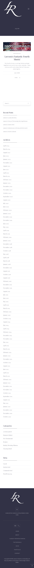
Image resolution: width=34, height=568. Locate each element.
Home (17, 531)
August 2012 (6, 366)
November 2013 (7, 339)
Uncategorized (17, 53)
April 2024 (6, 146)
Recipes (5, 442)
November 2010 (7, 413)
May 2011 (5, 403)
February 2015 (7, 312)
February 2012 (7, 379)
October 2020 (7, 193)
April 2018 (6, 257)
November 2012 (7, 359)
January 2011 (6, 406)
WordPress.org (7, 474)
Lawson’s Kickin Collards (9, 131)
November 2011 (7, 389)
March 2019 (6, 234)
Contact (17, 553)
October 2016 (7, 274)
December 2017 (7, 268)
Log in (5, 464)
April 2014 (6, 328)
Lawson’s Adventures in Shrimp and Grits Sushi (15, 128)
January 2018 (6, 264)
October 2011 (7, 393)
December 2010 (7, 410)
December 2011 (7, 386)
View (16, 77)
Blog (17, 546)
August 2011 (6, 400)
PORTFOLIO (17, 549)
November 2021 (7, 163)
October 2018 (7, 251)
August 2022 (6, 152)
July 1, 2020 (17, 73)
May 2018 (5, 254)
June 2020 (6, 207)
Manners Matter (7, 435)
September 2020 (8, 196)
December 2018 (7, 244)
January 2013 (6, 356)
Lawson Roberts (17, 558)
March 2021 (6, 176)
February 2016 (7, 281)
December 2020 (7, 186)
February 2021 (7, 179)
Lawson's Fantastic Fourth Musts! (17, 58)
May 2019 (5, 227)
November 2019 (7, 220)
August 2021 (6, 166)
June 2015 (5, 298)
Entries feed (6, 467)
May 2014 (5, 325)
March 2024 (6, 149)
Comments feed (7, 470)
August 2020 (6, 200)
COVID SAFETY (7, 432)
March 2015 (6, 308)
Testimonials (17, 542)
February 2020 (7, 210)
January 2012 (6, 383)
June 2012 (6, 369)
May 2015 (5, 301)
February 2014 (7, 332)
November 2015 (7, 288)
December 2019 (7, 217)
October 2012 (7, 362)
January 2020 (7, 213)
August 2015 (6, 291)
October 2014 (7, 318)
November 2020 (7, 190)
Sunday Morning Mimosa (10, 445)
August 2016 (6, 278)
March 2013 (6, 349)
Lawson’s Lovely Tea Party (9, 117)
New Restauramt (8, 438)
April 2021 (6, 173)
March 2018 (6, 261)
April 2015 (6, 305)
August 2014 (6, 322)
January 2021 (6, 183)
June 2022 (6, 156)
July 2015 (5, 295)
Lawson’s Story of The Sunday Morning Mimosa (15, 121)
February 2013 (7, 352)
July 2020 (5, 203)
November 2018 (7, 247)
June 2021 (6, 169)
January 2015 (6, 315)
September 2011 (7, 396)
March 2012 (6, 376)
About (17, 535)
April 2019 (6, 230)
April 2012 (6, 373)
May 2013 (5, 342)
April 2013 (6, 345)
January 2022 (7, 159)
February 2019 (7, 237)
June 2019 (6, 223)
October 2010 (7, 417)
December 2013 (7, 335)
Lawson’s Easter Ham (8, 124)
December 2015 (7, 284)
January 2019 (7, 240)
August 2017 (6, 271)
